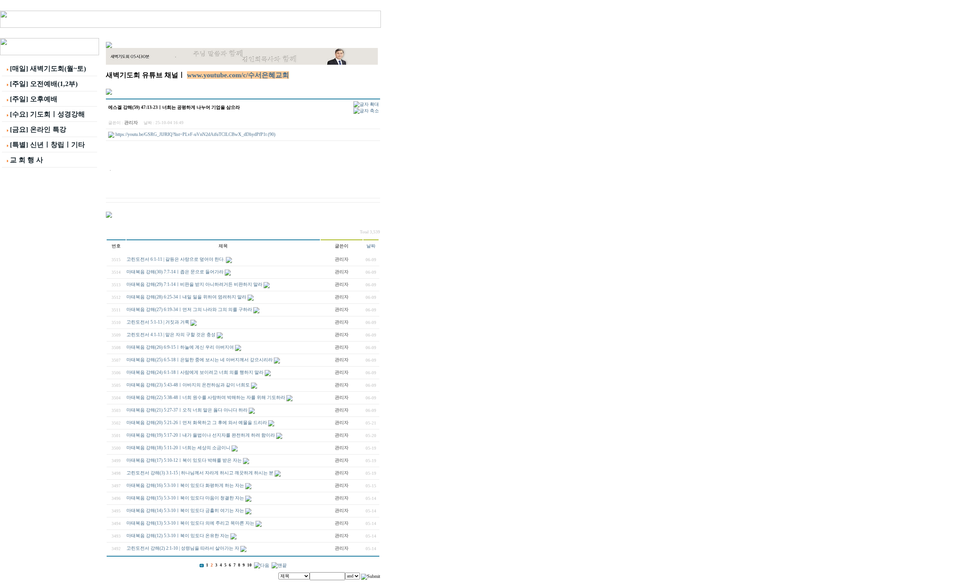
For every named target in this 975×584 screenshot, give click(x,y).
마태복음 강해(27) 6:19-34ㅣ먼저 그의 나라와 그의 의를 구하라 (189, 309)
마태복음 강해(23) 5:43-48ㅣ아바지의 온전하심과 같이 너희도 (188, 385)
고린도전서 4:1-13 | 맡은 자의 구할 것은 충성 (171, 334)
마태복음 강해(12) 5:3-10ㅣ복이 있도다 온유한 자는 (177, 535)
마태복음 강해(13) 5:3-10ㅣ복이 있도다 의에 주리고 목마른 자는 (190, 523)
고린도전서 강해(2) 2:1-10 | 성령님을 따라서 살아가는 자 (182, 548)
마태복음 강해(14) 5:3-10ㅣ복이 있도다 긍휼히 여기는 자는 (185, 510)
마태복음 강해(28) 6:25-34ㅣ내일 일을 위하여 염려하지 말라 (186, 297)
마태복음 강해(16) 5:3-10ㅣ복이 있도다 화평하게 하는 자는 (185, 485)
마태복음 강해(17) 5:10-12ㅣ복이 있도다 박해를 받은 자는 (184, 460)
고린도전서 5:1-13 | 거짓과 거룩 (157, 322)
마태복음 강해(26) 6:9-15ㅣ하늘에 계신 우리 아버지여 (180, 347)
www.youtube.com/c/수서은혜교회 (238, 75)
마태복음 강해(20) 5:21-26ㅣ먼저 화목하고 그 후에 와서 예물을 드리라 (196, 422)
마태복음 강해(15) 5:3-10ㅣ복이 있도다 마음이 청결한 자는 (185, 498)
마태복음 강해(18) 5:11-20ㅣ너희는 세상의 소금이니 (178, 447)
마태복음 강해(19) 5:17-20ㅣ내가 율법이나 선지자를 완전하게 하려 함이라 (200, 435)
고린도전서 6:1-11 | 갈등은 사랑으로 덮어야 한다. (175, 259)
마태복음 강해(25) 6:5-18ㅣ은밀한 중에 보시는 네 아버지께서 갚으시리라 (199, 359)
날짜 (371, 246)
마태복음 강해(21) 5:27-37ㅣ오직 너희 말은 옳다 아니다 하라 (187, 410)
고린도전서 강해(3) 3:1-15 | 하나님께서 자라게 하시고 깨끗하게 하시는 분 (199, 472)
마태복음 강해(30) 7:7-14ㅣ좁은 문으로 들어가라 (175, 271)
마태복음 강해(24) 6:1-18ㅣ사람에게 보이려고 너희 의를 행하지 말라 (195, 372)
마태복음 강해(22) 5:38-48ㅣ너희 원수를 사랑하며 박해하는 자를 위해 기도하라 (205, 397)
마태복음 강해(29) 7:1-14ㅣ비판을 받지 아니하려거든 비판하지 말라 (194, 284)
